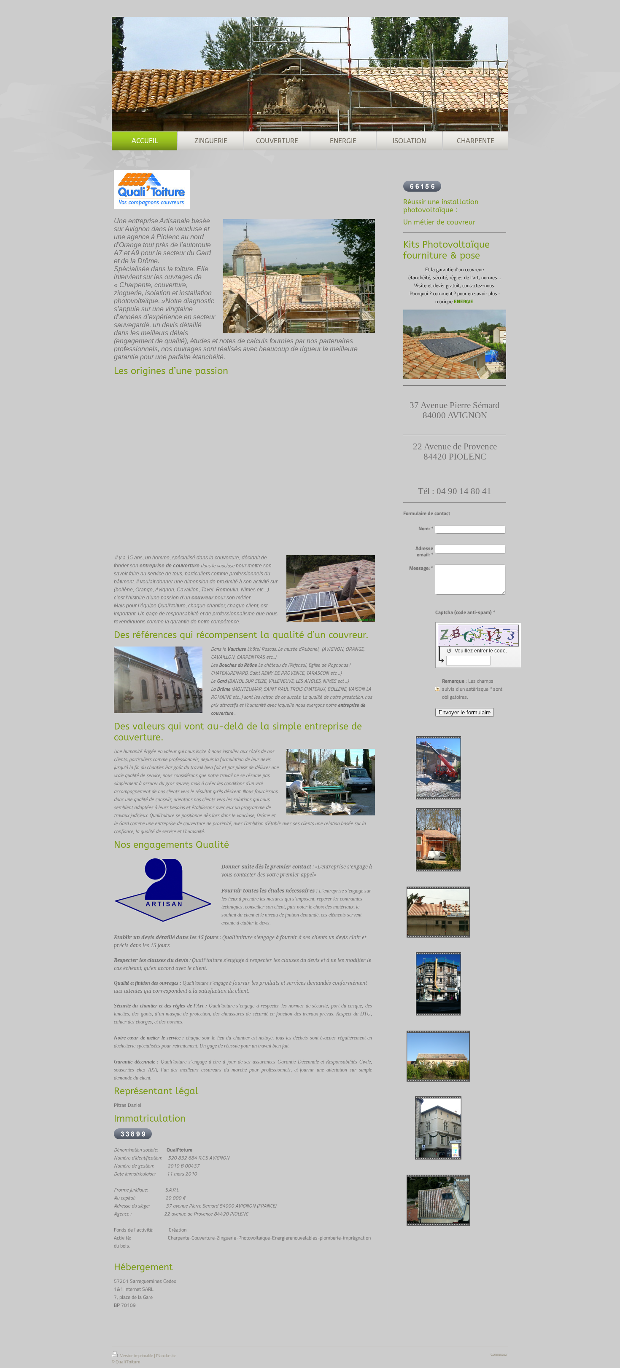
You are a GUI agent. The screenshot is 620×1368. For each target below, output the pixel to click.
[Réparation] (438, 1200)
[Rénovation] (438, 767)
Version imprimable (136, 1355)
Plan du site (166, 1355)
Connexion (499, 1354)
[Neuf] (438, 839)
